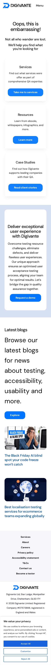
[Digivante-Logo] (17, 4)
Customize (26, 651)
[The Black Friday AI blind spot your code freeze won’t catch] (25, 438)
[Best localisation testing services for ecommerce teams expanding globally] (25, 489)
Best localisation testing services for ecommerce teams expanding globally (24, 511)
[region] (25, 641)
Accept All (25, 643)
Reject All (25, 659)
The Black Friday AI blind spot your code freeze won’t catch (23, 460)
